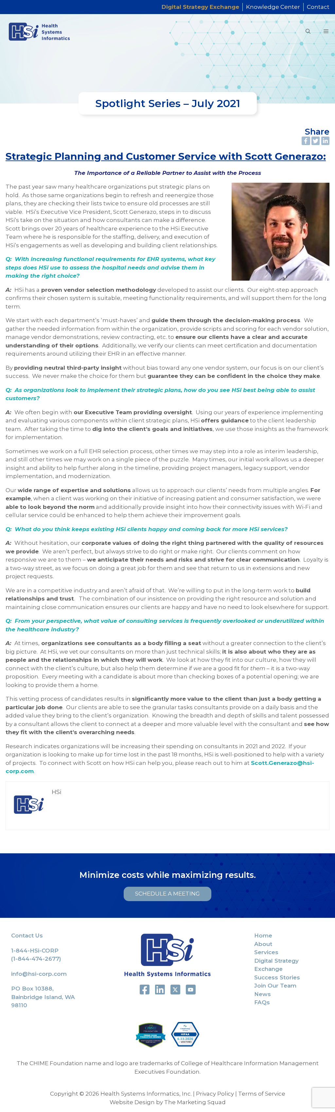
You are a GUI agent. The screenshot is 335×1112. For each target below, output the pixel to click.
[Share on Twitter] (315, 141)
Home (263, 935)
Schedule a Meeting (167, 893)
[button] (308, 31)
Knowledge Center (273, 7)
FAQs (262, 1002)
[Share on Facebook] (306, 141)
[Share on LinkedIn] (325, 141)
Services (266, 952)
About (263, 944)
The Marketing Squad (195, 1102)
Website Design (132, 1102)
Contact (318, 7)
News (262, 994)
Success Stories (277, 977)
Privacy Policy (215, 1093)
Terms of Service (261, 1093)
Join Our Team (275, 985)
